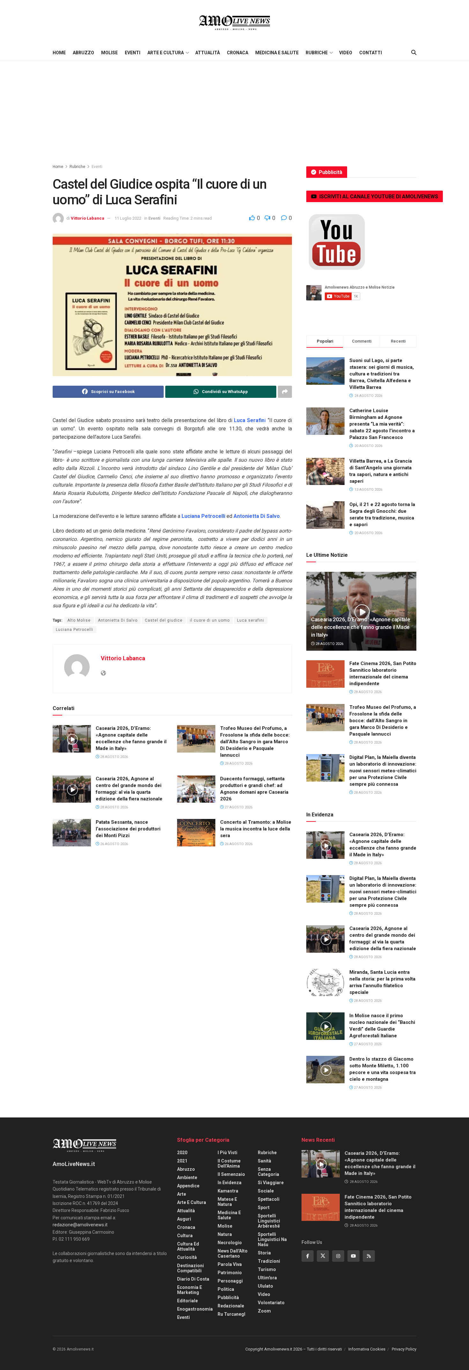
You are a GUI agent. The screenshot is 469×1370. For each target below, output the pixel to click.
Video (345, 52)
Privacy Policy (404, 1349)
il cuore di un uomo (210, 620)
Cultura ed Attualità (188, 1246)
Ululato (265, 1286)
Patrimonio (230, 1272)
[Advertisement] (234, 109)
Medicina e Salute (277, 52)
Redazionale (231, 1305)
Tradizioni (269, 1261)
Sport (264, 1207)
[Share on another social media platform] (285, 392)
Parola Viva (230, 1264)
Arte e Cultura (165, 52)
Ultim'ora (267, 1277)
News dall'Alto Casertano (233, 1253)
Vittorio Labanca (87, 218)
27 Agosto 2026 (238, 807)
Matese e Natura (227, 1202)
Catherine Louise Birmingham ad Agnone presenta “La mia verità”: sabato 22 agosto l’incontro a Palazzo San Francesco (382, 424)
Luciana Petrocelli (74, 629)
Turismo (267, 1269)
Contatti (370, 52)
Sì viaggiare (271, 1182)
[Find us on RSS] (369, 1256)
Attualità (207, 52)
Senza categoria (268, 1172)
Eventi (132, 52)
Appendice (188, 1185)
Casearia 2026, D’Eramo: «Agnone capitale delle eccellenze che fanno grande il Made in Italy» (360, 627)
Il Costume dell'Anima (229, 1163)
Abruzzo (83, 52)
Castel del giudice (163, 620)
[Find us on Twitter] (323, 1256)
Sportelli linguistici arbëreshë (269, 1221)
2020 (182, 1152)
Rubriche (317, 52)
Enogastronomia (195, 1309)
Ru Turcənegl (231, 1314)
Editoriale (187, 1300)
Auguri (184, 1219)
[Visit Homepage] (234, 22)
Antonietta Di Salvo (118, 620)
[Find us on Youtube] (353, 1256)
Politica (226, 1289)
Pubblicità (228, 1297)
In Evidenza (230, 1182)
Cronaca (237, 52)
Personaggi (230, 1280)
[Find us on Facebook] (308, 1256)
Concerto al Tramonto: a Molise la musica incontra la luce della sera (255, 828)
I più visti (227, 1152)
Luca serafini (250, 620)
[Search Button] (413, 53)
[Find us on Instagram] (338, 1256)
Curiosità (187, 1257)
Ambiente (187, 1177)
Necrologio (230, 1242)
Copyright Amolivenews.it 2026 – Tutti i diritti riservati (293, 1349)
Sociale (266, 1190)
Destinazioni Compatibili (190, 1268)
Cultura (185, 1235)
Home (59, 52)
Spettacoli (268, 1199)
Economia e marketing (189, 1290)
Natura (225, 1234)
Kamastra (228, 1190)
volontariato (271, 1302)
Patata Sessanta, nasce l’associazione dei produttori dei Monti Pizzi (128, 828)
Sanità (264, 1160)
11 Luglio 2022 (128, 218)
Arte (181, 1194)
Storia (264, 1252)
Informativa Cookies (366, 1349)
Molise (109, 52)
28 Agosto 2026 (113, 757)
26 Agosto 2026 (113, 844)
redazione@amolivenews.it (80, 1224)
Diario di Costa (193, 1279)
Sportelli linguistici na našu (272, 1239)
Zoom (264, 1310)
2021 (182, 1160)
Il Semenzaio (231, 1174)
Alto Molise (79, 620)
